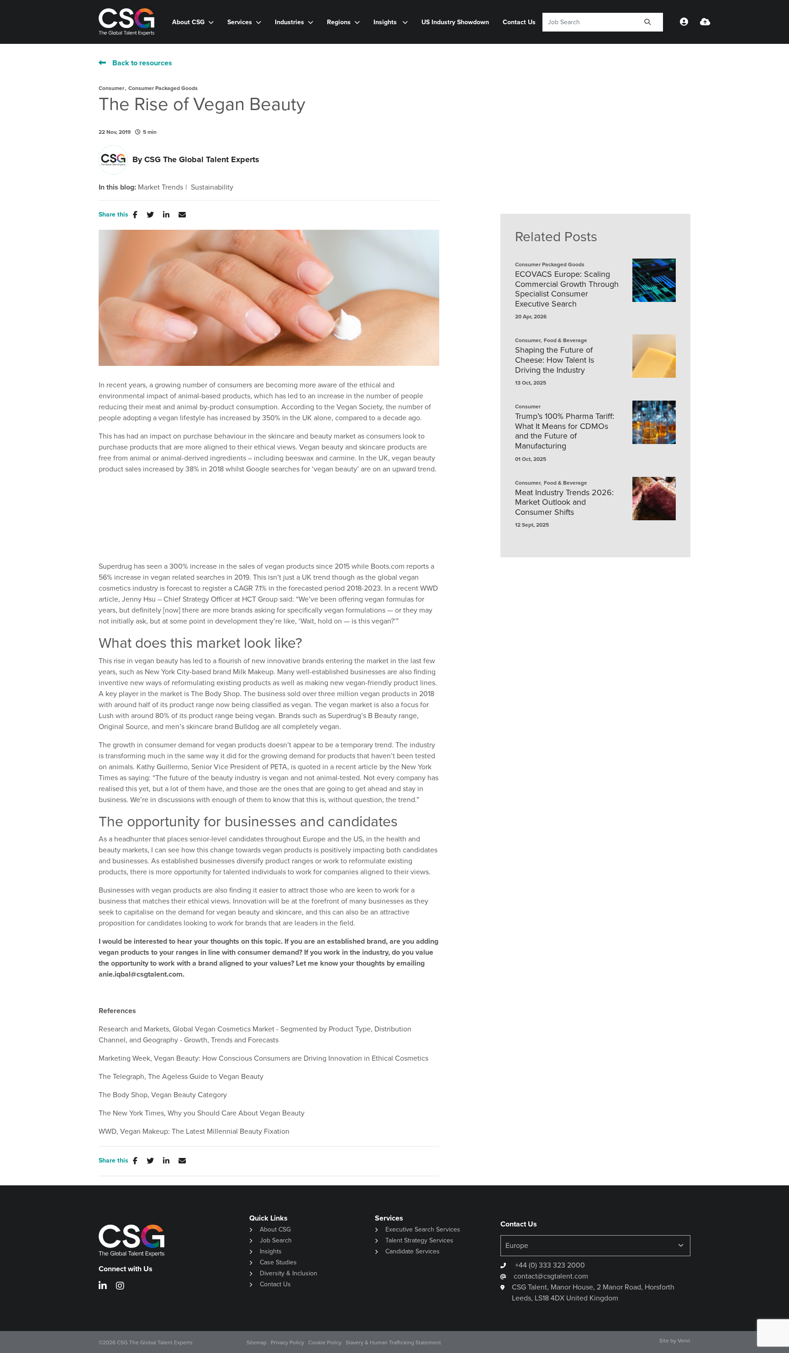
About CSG (275, 1229)
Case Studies (278, 1262)
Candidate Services (412, 1251)
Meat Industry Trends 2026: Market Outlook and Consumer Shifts (564, 503)
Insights (386, 22)
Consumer (111, 88)
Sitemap (257, 1342)
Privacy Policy (287, 1342)
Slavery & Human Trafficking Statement (393, 1342)
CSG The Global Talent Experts (201, 159)
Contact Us (519, 22)
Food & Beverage (565, 340)
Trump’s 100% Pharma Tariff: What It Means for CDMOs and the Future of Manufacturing (564, 431)
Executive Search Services (422, 1229)
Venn (684, 1341)
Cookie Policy (325, 1342)
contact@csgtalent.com (551, 1276)
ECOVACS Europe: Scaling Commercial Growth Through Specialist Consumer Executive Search (567, 289)
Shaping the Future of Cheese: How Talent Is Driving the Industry (554, 360)
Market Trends (160, 187)
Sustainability (212, 187)
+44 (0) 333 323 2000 (549, 1265)
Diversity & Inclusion (288, 1273)
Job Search (276, 1240)
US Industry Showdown (455, 22)
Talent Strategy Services (419, 1240)
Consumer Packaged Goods (163, 88)
